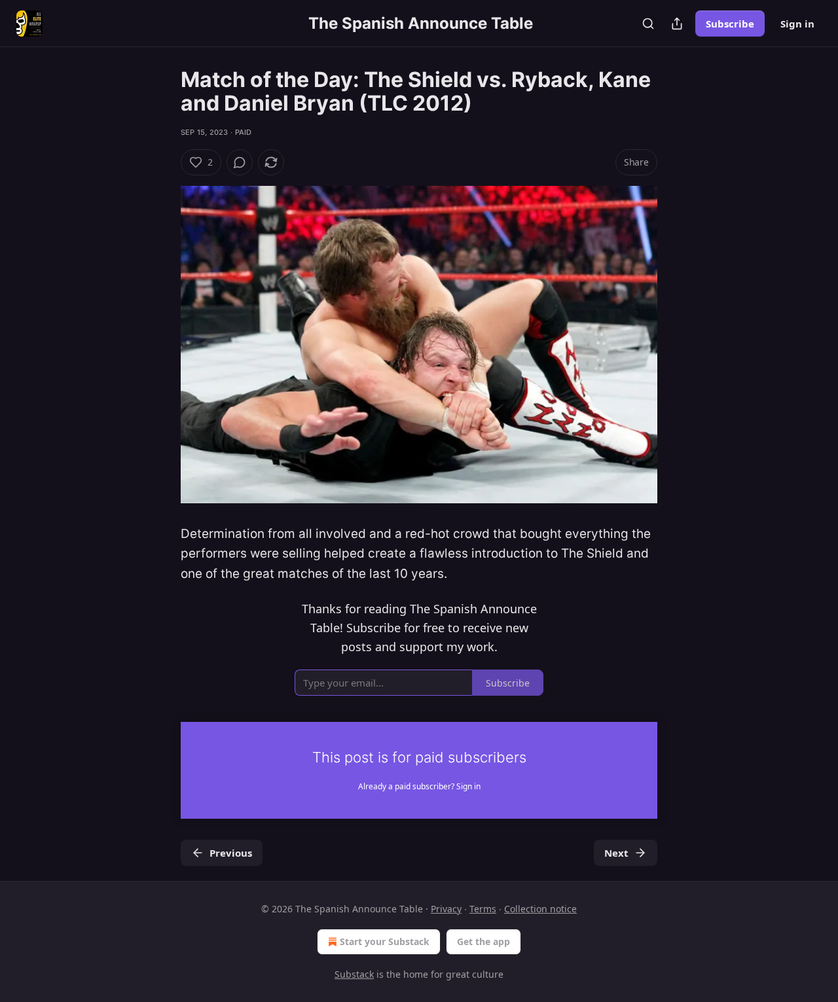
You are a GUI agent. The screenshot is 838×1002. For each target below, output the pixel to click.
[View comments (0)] (240, 162)
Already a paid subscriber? (419, 786)
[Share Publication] (677, 23)
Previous (231, 852)
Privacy (446, 909)
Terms (482, 909)
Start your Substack (384, 941)
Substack (354, 974)
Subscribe (730, 23)
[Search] (648, 23)
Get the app (483, 941)
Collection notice (540, 909)
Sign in (797, 23)
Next (616, 852)
